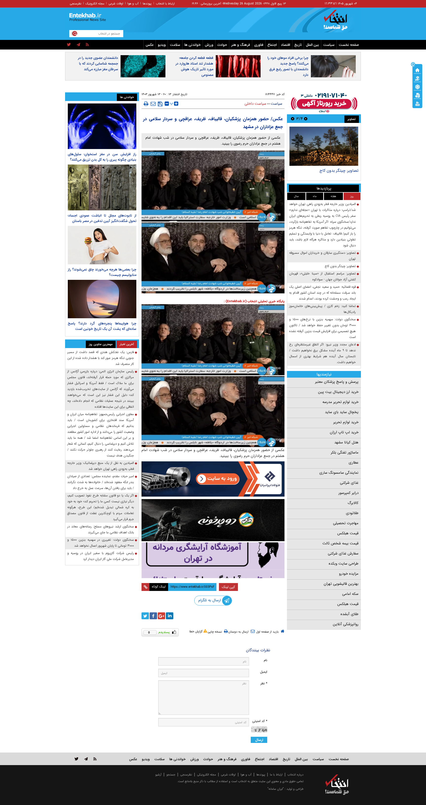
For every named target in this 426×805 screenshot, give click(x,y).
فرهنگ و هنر (240, 45)
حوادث (222, 45)
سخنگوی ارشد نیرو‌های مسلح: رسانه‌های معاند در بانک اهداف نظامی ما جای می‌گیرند (100, 529)
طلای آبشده (349, 614)
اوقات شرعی (115, 3)
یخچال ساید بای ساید (341, 412)
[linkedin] (169, 615)
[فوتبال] (417, 86)
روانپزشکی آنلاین (345, 624)
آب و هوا (133, 3)
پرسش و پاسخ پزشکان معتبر (336, 382)
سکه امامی (350, 594)
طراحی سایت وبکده (343, 564)
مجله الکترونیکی (206, 774)
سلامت (175, 45)
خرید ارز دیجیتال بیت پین (338, 392)
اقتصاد (285, 45)
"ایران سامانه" (275, 789)
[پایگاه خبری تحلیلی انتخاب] (339, 22)
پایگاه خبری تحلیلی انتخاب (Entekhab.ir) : (254, 301)
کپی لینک (228, 587)
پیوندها (147, 3)
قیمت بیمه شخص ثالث (340, 543)
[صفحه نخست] (417, 69)
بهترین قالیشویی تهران (341, 584)
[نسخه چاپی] (146, 104)
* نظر (263, 683)
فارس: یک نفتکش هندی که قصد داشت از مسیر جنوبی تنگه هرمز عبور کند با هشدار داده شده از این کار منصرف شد (100, 358)
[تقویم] (417, 95)
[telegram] (78, 45)
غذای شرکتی (349, 483)
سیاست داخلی (255, 104)
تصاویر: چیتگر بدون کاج (339, 171)
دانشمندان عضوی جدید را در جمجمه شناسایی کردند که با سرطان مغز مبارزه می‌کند (98, 63)
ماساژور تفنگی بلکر (344, 452)
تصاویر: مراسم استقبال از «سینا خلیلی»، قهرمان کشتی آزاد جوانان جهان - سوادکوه (322, 276)
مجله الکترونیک (95, 3)
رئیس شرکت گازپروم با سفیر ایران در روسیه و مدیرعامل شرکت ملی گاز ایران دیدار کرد (100, 556)
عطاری (353, 463)
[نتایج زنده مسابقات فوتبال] (417, 103)
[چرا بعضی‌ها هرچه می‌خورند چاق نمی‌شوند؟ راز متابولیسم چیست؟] (102, 245)
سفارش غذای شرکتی (343, 553)
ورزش (209, 45)
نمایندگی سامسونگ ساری (338, 473)
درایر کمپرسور (348, 493)
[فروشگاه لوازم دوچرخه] (213, 520)
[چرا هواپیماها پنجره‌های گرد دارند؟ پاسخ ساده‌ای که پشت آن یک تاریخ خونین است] (102, 299)
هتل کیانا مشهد (346, 442)
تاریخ (298, 45)
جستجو (170, 774)
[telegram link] (86, 759)
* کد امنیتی (259, 721)
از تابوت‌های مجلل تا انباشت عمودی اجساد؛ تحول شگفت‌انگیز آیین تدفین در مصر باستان (102, 218)
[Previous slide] (305, 118)
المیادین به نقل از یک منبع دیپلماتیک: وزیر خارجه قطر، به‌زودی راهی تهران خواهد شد (100, 465)
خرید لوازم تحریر (345, 422)
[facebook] (153, 615)
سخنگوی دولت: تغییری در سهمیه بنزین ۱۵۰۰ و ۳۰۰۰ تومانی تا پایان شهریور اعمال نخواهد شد (100, 542)
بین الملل (312, 45)
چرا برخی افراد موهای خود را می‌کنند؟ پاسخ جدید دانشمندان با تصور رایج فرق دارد (287, 66)
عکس (150, 45)
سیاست (329, 45)
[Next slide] (292, 118)
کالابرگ (353, 503)
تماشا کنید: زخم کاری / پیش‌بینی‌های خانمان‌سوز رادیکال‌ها (322, 309)
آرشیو (158, 774)
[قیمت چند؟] (417, 78)
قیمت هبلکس (347, 533)
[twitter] (69, 45)
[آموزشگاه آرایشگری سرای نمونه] (213, 560)
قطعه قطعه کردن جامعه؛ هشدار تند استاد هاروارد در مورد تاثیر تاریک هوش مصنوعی (194, 66)
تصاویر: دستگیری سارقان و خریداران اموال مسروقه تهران (322, 255)
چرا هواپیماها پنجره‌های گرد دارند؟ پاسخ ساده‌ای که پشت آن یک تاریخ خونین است (102, 326)
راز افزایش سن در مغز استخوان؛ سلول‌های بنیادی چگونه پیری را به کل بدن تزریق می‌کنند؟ (102, 156)
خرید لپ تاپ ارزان (344, 432)
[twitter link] (76, 759)
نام (265, 660)
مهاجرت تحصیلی (345, 523)
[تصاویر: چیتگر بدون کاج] (323, 146)
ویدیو (162, 45)
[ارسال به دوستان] (153, 104)
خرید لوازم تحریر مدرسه (340, 402)
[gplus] (161, 615)
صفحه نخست (349, 45)
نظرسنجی (75, 3)
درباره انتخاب (295, 774)
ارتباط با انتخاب (165, 3)
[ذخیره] (160, 104)
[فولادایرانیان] (213, 479)
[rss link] (95, 759)
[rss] (87, 45)
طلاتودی (352, 513)
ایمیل (263, 671)
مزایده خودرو (348, 574)
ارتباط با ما (276, 774)
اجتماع (272, 45)
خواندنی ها (192, 45)
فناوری (258, 45)
